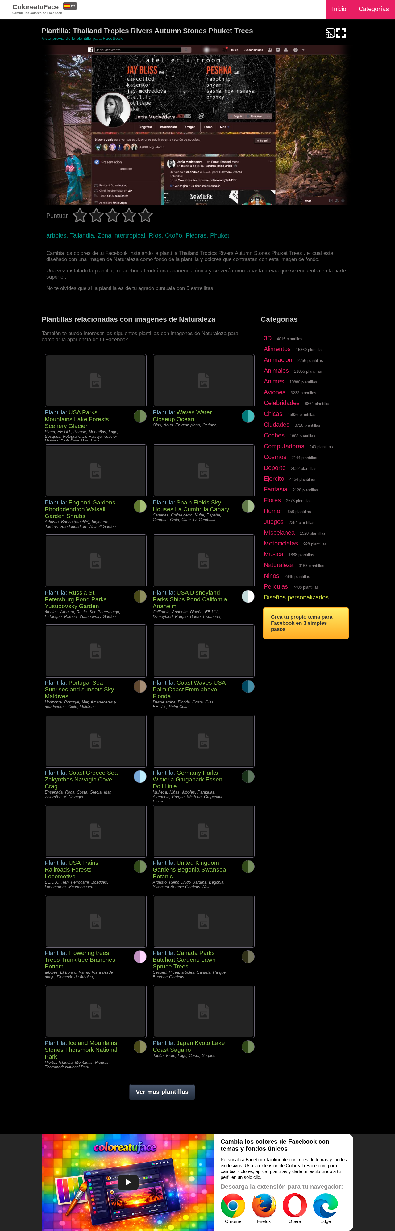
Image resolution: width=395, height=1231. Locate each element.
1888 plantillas (302, 436)
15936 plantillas (301, 414)
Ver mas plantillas (162, 1091)
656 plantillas (299, 511)
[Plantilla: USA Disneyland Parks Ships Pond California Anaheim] (204, 560)
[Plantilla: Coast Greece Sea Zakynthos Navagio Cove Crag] (96, 741)
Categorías (374, 9)
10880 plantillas (303, 382)
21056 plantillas (308, 371)
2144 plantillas (304, 457)
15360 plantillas (310, 349)
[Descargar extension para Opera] (294, 1205)
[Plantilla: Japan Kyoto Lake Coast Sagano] (204, 1011)
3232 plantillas (303, 393)
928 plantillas (315, 544)
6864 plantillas (318, 403)
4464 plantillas (302, 479)
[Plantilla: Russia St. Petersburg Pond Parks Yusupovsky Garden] (96, 560)
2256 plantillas (310, 360)
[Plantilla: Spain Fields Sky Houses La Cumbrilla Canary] (204, 470)
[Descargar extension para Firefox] (264, 1205)
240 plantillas (321, 447)
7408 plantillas (306, 587)
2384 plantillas (301, 522)
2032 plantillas (304, 468)
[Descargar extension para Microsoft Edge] (325, 1205)
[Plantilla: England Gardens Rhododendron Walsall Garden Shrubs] (96, 470)
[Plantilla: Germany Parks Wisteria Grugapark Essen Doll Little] (204, 741)
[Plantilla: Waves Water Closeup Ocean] (204, 380)
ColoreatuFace (37, 9)
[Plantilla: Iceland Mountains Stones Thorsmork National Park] (96, 1011)
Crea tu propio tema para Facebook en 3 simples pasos (301, 623)
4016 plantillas (289, 339)
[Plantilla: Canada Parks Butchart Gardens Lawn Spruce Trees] (204, 921)
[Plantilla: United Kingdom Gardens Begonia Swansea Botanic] (204, 831)
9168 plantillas (311, 565)
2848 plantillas (297, 576)
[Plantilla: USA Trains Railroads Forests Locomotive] (96, 831)
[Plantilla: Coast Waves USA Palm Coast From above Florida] (204, 651)
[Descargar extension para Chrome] (233, 1205)
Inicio (339, 9)
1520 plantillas (313, 533)
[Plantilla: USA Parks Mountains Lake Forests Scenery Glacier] (96, 380)
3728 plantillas (307, 425)
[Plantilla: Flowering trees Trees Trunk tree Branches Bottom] (96, 921)
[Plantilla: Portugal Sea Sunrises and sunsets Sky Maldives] (96, 651)
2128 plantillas (305, 490)
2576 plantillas (299, 501)
